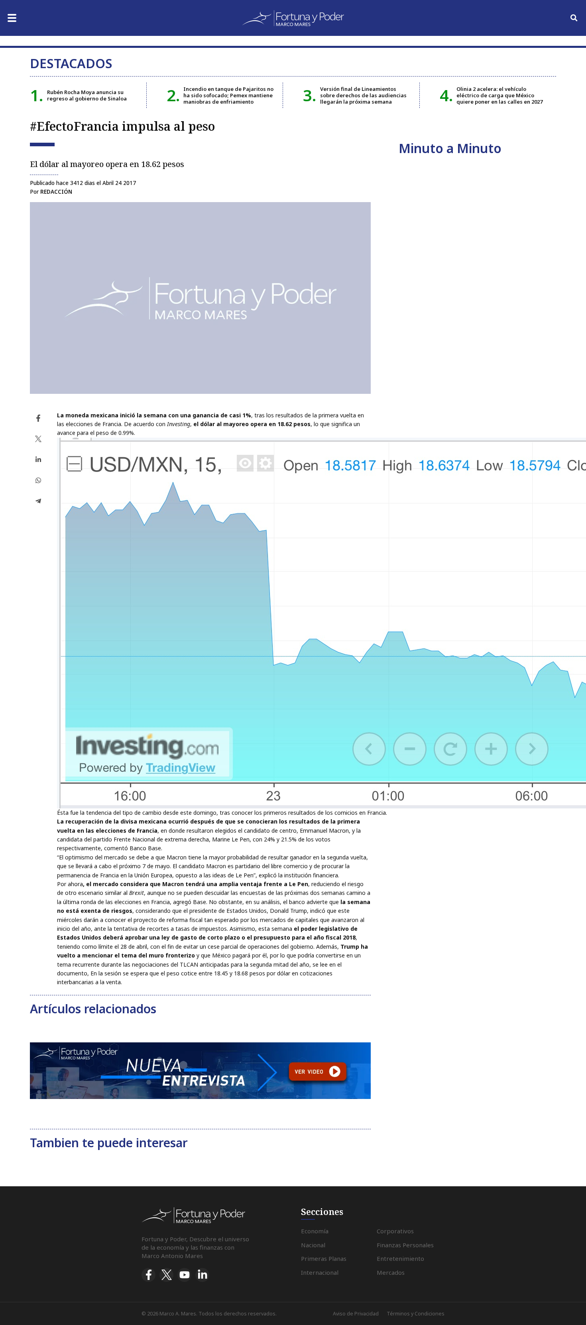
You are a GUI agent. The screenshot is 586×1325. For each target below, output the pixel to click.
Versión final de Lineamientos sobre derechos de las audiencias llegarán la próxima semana (363, 95)
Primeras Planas (323, 1258)
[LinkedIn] (202, 1275)
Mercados (391, 1272)
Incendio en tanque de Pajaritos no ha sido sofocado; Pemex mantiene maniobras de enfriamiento (228, 95)
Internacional (319, 1272)
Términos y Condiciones (415, 1313)
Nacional (313, 1245)
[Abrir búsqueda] (574, 18)
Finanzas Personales (405, 1245)
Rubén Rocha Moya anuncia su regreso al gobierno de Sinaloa (87, 95)
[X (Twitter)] (166, 1275)
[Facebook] (148, 1275)
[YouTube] (184, 1275)
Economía (314, 1231)
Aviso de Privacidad (356, 1313)
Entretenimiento (400, 1258)
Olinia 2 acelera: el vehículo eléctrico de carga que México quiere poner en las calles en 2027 (499, 95)
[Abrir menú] (12, 18)
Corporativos (395, 1231)
